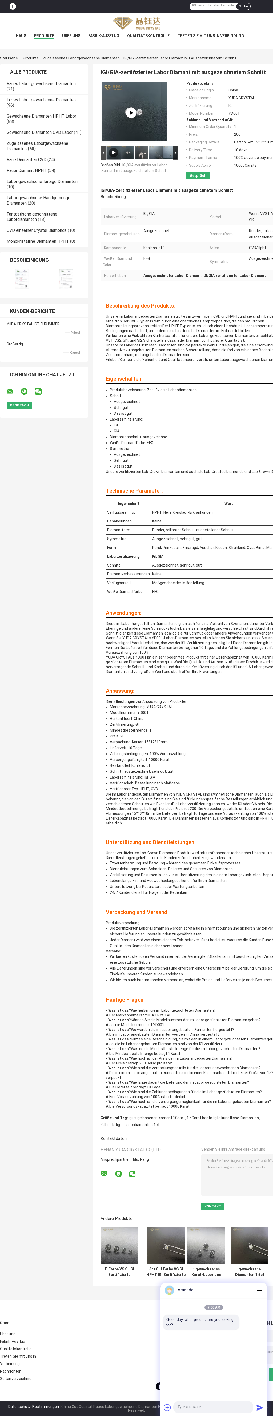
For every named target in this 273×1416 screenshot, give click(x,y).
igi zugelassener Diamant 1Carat (157, 1118)
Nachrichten (10, 1371)
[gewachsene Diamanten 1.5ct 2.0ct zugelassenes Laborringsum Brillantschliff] (249, 1245)
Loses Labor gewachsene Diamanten (41, 99)
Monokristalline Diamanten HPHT (38, 241)
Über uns (71, 36)
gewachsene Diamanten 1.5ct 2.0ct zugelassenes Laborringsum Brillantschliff (249, 1272)
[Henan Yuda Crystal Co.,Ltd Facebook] (13, 6)
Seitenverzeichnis (15, 1379)
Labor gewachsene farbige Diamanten (42, 181)
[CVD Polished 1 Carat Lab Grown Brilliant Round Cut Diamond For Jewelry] (131, 112)
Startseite (9, 58)
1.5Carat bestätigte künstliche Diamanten (223, 1118)
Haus (21, 36)
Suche (243, 6)
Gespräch (198, 176)
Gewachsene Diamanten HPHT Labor (41, 116)
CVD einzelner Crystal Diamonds (37, 230)
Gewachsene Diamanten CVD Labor (40, 132)
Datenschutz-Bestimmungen (33, 1407)
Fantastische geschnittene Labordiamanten (32, 217)
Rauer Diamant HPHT (27, 170)
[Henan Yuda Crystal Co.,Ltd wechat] (41, 391)
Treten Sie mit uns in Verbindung (211, 36)
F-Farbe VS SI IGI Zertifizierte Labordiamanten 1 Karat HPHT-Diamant (119, 1272)
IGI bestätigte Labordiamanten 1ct (130, 1125)
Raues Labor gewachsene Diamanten (41, 83)
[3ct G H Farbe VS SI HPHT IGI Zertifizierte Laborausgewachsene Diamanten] (166, 1245)
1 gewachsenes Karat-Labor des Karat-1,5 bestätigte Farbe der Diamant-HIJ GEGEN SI (206, 1272)
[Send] (259, 1407)
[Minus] (259, 1290)
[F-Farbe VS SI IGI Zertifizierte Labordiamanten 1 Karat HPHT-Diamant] (119, 1245)
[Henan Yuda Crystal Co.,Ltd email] (13, 391)
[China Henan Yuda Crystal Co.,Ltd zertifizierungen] (22, 279)
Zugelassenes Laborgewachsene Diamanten (81, 58)
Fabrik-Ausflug (103, 36)
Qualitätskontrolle (148, 36)
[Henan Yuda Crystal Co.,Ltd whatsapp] (27, 391)
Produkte (44, 36)
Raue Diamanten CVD (26, 159)
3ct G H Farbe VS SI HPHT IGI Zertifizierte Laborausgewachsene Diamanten (166, 1272)
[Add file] (167, 1407)
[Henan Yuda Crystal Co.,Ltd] (136, 23)
